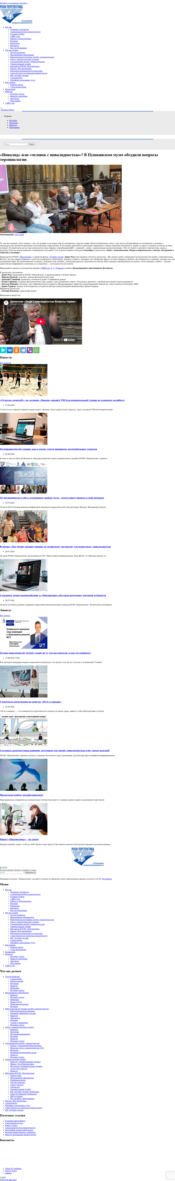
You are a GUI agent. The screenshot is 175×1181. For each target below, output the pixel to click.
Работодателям (16, 981)
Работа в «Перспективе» (21, 39)
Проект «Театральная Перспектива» (26, 1046)
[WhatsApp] (36, 350)
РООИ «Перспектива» (16, 1177)
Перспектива (25, 257)
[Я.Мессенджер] (3, 350)
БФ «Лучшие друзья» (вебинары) (24, 1092)
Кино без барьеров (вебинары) (23, 1094)
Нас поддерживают (18, 48)
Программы (15, 101)
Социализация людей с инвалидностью (27, 62)
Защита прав (15, 1075)
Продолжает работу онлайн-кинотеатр (21, 795)
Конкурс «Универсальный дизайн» (25, 1062)
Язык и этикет (11, 1125)
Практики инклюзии (19, 1004)
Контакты (14, 46)
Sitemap (8, 1173)
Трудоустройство (17, 52)
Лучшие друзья (56, 257)
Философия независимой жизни (19, 1130)
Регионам (14, 983)
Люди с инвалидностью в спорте (24, 59)
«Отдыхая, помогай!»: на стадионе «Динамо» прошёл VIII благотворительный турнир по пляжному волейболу (62, 400)
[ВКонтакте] (10, 350)
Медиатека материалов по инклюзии (26, 71)
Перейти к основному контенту (14, 3)
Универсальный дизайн (20, 64)
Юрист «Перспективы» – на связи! (19, 839)
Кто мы (8, 27)
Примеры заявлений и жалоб (23, 1013)
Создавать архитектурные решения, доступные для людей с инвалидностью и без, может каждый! (55, 750)
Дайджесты (15, 1018)
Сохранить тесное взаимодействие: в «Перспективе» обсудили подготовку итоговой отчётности (53, 595)
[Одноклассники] (16, 350)
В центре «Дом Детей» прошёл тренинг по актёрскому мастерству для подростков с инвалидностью (55, 546)
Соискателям (16, 979)
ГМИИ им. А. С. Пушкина (52, 268)
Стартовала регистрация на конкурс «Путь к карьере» (30, 701)
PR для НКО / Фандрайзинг (22, 1098)
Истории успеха (17, 94)
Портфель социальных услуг (22, 80)
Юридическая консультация (22, 1011)
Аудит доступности (18, 1069)
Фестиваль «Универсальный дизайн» (26, 1066)
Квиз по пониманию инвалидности (20, 1135)
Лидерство (15, 1087)
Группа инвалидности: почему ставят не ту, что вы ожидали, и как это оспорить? (45, 653)
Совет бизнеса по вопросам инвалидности (28, 73)
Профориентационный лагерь (23, 1052)
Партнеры (14, 1032)
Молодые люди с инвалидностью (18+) (27, 1048)
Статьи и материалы (19, 1023)
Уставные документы (19, 29)
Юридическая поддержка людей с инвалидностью (32, 57)
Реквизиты (15, 43)
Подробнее (107, 879)
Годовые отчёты (17, 34)
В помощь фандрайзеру (15, 1121)
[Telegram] (23, 350)
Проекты (14, 1029)
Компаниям (10, 89)
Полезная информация (20, 1034)
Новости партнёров (18, 96)
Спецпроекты (16, 78)
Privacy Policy (11, 1171)
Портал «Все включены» (21, 69)
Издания (14, 41)
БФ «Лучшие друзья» (19, 75)
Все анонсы (5, 615)
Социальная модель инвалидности (25, 32)
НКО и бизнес (16, 1096)
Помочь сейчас (16, 85)
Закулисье (14, 98)
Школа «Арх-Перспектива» (22, 1064)
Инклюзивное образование (22, 55)
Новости (9, 92)
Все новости (5, 363)
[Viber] (30, 350)
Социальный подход (14, 1123)
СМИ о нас (15, 36)
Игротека (14, 1050)
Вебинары (14, 988)
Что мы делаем (11, 50)
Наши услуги (16, 1002)
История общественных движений (20, 1132)
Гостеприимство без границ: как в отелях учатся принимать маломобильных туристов (48, 449)
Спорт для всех (17, 1085)
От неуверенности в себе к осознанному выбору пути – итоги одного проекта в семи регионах (52, 497)
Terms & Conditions (13, 1168)
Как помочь (10, 82)
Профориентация (17, 1080)
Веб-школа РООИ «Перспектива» (25, 66)
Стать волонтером (18, 87)
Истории (13, 120)
